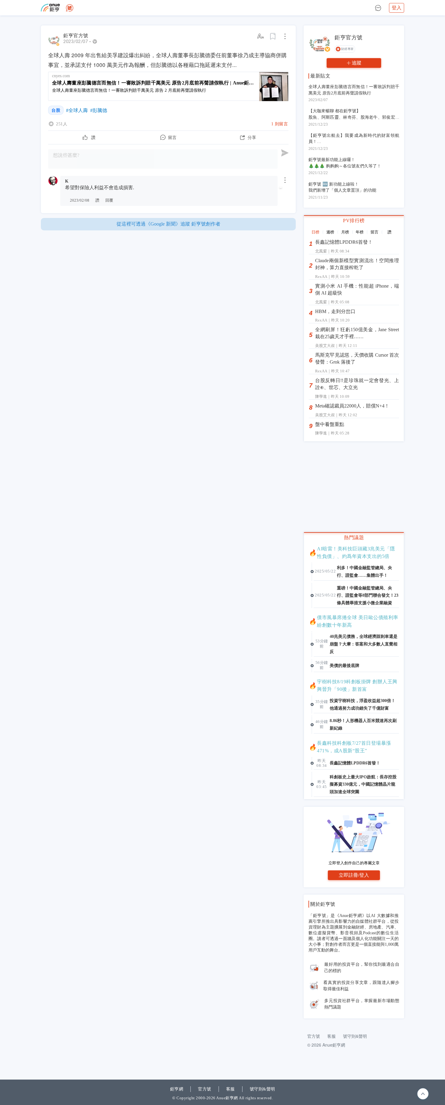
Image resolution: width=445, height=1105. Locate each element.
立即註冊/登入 (354, 875)
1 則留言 (279, 124)
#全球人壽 (77, 110)
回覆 (109, 200)
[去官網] (50, 8)
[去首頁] (69, 8)
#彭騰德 (98, 110)
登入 (396, 7)
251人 (61, 123)
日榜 (315, 232)
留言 (374, 232)
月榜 (345, 232)
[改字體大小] (261, 36)
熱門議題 (354, 537)
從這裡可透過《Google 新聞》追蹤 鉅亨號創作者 (168, 223)
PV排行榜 (354, 220)
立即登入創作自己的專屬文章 (354, 863)
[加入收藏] (273, 36)
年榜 (360, 232)
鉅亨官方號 (75, 35)
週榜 (330, 232)
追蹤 (356, 62)
